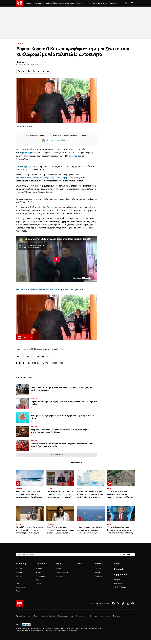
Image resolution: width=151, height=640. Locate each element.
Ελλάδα (54, 3)
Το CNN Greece (120, 587)
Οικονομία (46, 3)
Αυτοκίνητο (97, 3)
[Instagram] (128, 603)
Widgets (117, 580)
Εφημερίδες (113, 3)
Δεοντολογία (33, 616)
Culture (58, 569)
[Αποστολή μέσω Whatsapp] (33, 71)
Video (105, 3)
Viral (18, 591)
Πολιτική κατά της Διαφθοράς (87, 616)
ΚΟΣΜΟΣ (20, 43)
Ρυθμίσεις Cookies (48, 616)
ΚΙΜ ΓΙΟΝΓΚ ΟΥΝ (33, 363)
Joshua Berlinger (70, 289)
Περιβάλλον (21, 587)
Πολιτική (37, 3)
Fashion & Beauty (62, 572)
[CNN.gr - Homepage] (19, 3)
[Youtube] (132, 603)
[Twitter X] (118, 603)
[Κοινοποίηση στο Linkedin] (38, 71)
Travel (78, 3)
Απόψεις (98, 572)
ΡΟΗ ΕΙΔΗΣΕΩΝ (24, 377)
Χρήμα (38, 572)
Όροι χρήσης (21, 616)
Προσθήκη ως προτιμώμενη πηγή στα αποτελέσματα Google (59, 141)
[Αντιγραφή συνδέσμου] (43, 71)
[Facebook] (113, 603)
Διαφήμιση (117, 616)
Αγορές (38, 580)
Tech (89, 3)
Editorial (98, 569)
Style (67, 3)
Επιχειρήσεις (41, 576)
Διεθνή (38, 584)
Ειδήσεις (29, 3)
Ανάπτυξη (39, 569)
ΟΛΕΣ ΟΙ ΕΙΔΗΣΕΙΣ (57, 455)
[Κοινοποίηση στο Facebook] (18, 71)
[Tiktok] (123, 603)
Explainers (98, 576)
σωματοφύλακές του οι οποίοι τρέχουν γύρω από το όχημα (42, 178)
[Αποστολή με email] (48, 71)
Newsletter (118, 583)
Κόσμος (61, 3)
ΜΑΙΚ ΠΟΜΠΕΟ (57, 363)
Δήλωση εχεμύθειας (65, 616)
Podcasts (119, 569)
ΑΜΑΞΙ (45, 363)
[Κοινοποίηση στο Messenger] (28, 71)
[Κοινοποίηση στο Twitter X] (23, 71)
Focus (72, 3)
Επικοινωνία (105, 616)
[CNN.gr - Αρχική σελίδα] (19, 603)
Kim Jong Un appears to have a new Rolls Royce (37, 289)
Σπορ (84, 3)
